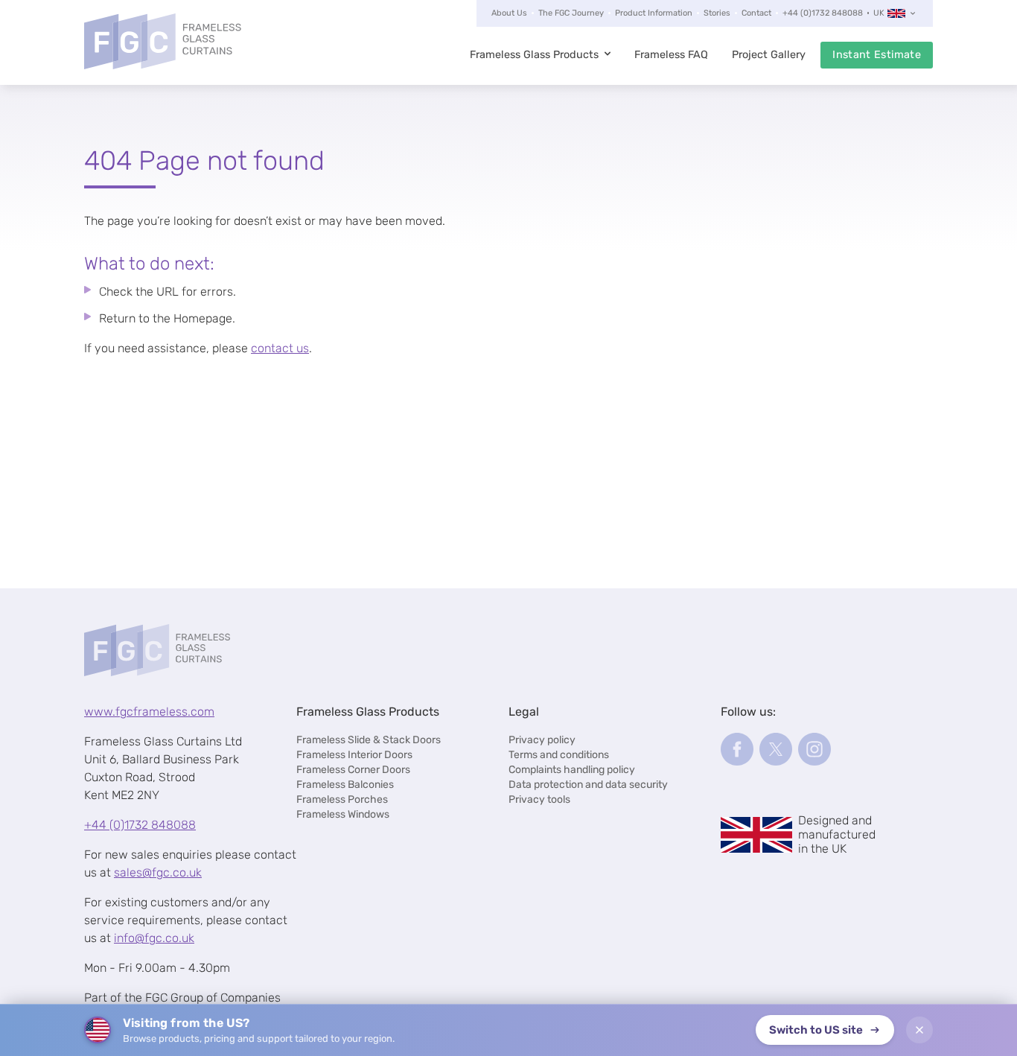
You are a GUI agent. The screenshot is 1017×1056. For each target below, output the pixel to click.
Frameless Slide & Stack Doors (368, 740)
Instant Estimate (876, 54)
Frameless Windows (342, 814)
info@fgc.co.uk (154, 938)
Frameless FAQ (671, 54)
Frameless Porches (342, 799)
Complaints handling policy (571, 769)
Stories (717, 13)
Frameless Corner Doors (353, 769)
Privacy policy (542, 740)
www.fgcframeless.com (149, 711)
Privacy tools (539, 799)
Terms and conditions (558, 754)
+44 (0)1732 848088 (822, 13)
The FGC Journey (571, 13)
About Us (509, 13)
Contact (756, 13)
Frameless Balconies (345, 784)
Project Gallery (769, 54)
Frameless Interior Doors (354, 754)
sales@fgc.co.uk (158, 872)
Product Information (653, 13)
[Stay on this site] (919, 1030)
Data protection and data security (588, 784)
